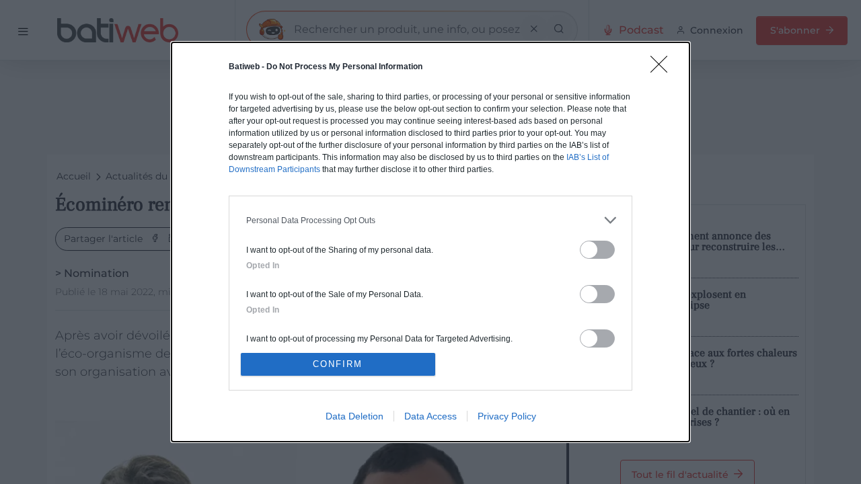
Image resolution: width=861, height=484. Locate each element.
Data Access (430, 416)
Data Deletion (354, 416)
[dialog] (430, 242)
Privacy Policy (507, 416)
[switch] (597, 250)
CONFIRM (338, 364)
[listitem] (430, 220)
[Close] (663, 68)
